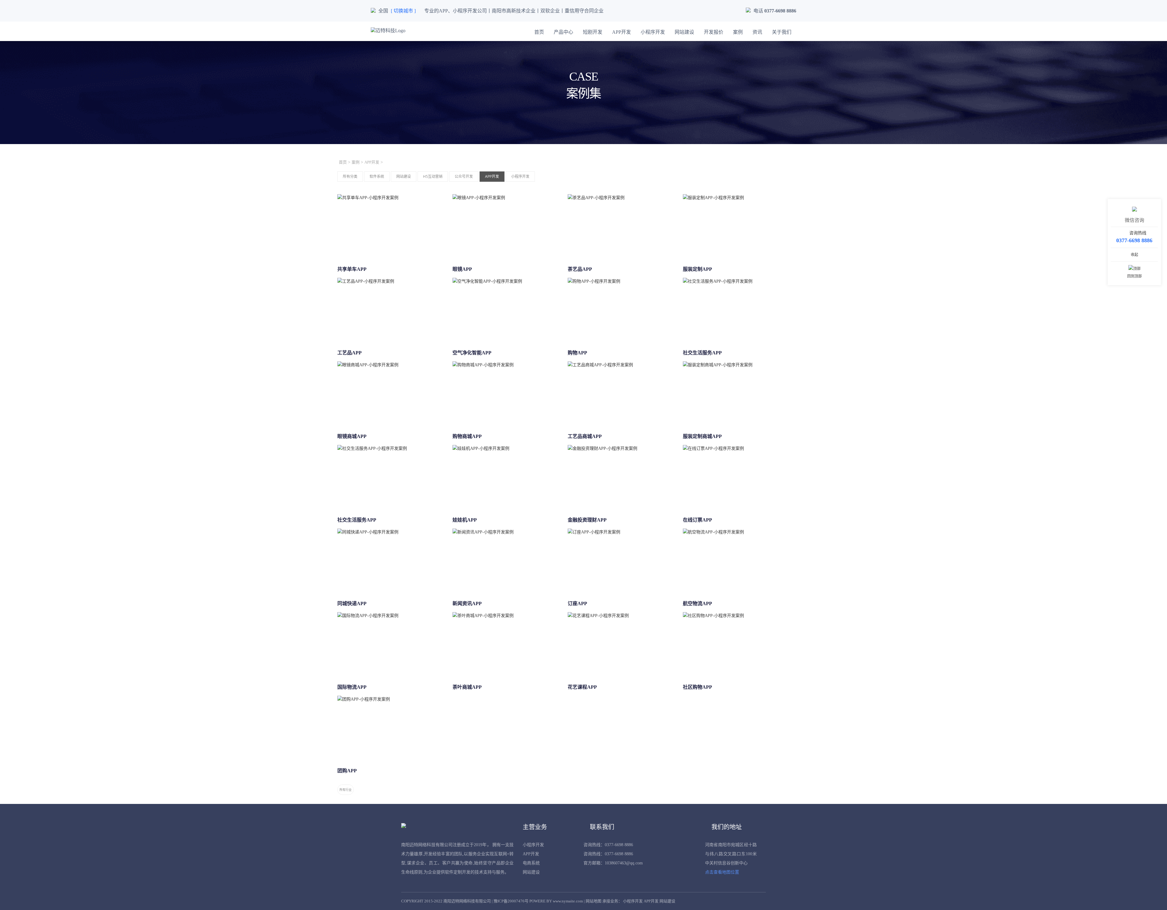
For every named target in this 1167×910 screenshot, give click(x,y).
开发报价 (713, 32)
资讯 (757, 32)
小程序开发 (653, 32)
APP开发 (621, 32)
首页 (539, 32)
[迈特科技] (388, 30)
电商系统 (531, 863)
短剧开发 (592, 32)
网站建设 (684, 32)
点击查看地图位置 (722, 872)
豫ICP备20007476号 (511, 901)
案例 (738, 32)
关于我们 (781, 32)
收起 (1134, 255)
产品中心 (563, 32)
